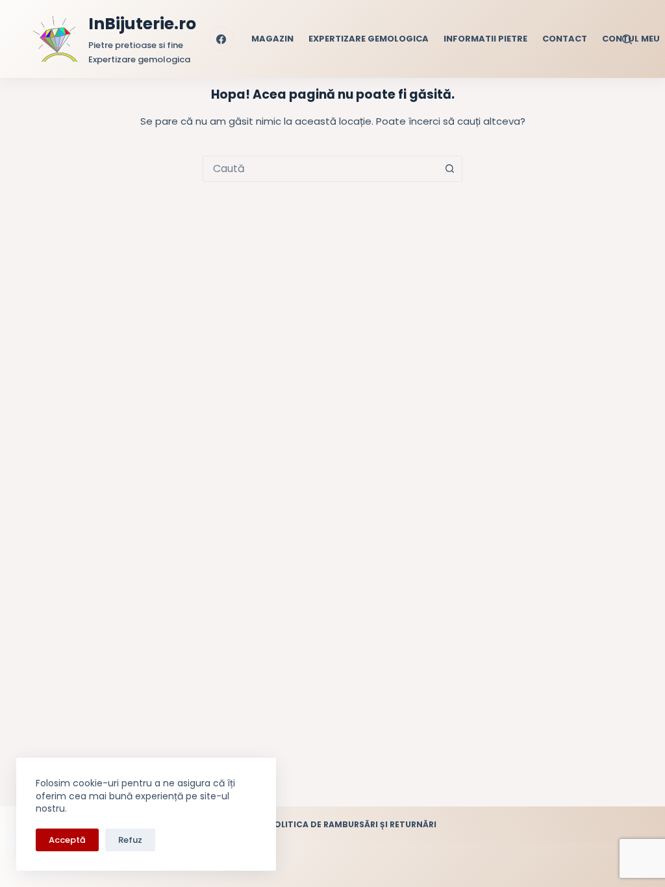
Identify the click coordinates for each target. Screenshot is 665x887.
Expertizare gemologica (368, 38)
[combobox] (320, 169)
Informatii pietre (485, 38)
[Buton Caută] (449, 168)
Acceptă (67, 840)
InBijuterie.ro (142, 23)
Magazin (272, 38)
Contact (564, 38)
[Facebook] (221, 39)
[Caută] (627, 39)
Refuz (130, 840)
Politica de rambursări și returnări (352, 824)
